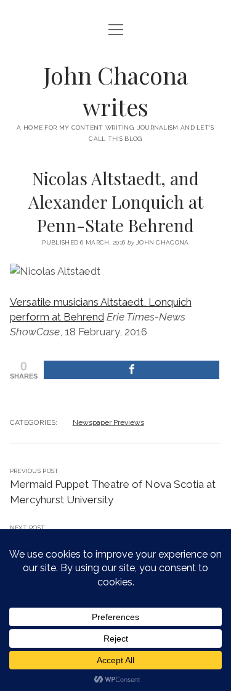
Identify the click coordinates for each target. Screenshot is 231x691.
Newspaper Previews (108, 422)
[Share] (132, 370)
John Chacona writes (116, 90)
